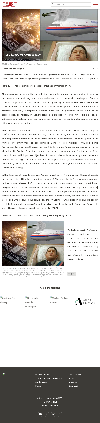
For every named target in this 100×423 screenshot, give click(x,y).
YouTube (40, 414)
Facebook (46, 414)
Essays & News (42, 374)
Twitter (53, 414)
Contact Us (74, 386)
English (71, 273)
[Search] (53, 4)
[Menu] (95, 4)
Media (38, 386)
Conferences (75, 374)
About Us (73, 382)
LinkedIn (59, 414)
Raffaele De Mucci (13, 69)
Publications (41, 382)
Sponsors (73, 378)
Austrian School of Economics (49, 378)
